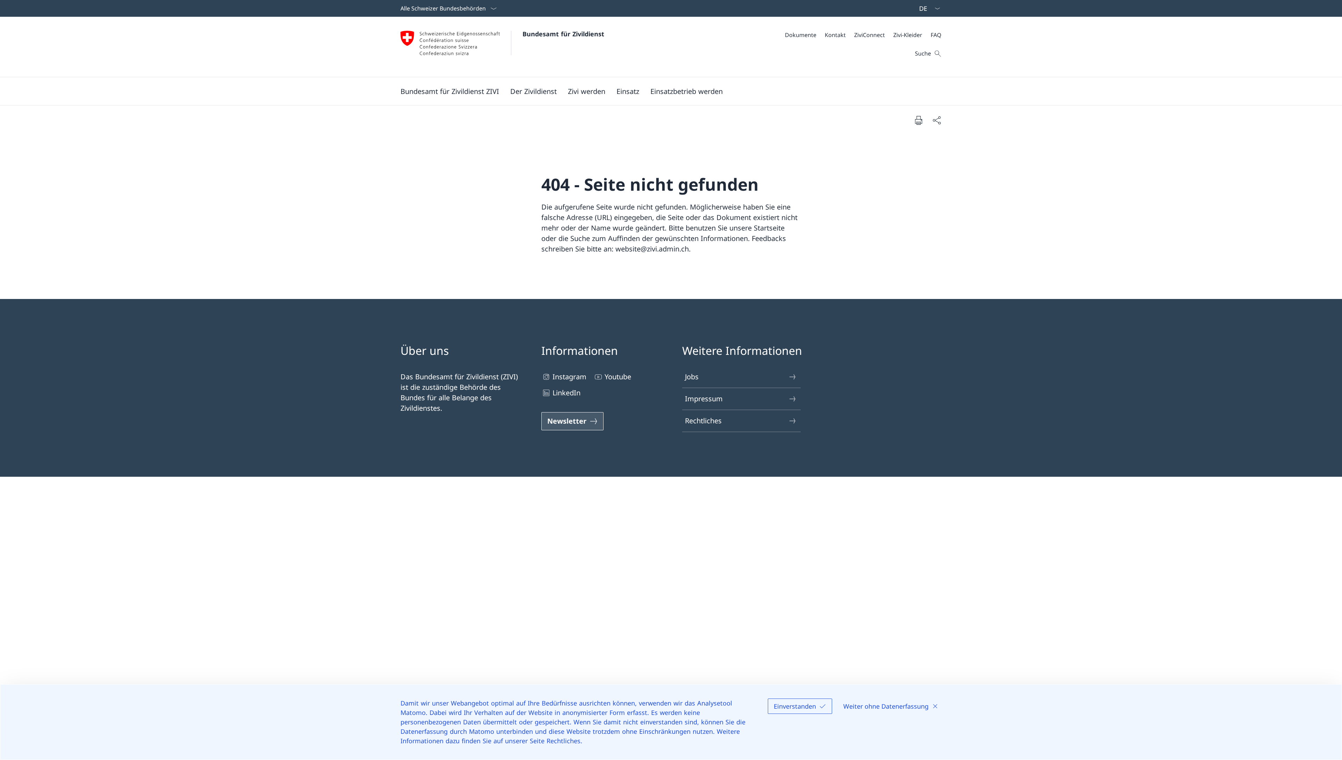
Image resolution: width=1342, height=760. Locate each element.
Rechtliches (703, 420)
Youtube (618, 376)
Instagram (569, 376)
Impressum (704, 398)
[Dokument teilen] (937, 120)
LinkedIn (566, 392)
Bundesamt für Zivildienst (563, 34)
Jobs (692, 376)
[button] (450, 91)
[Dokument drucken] (918, 120)
